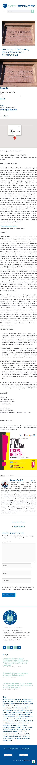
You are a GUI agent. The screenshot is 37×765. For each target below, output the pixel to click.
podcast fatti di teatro (17, 716)
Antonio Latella (21, 699)
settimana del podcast (10, 725)
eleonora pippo (25, 706)
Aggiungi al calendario (12, 96)
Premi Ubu (28, 716)
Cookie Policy (23, 755)
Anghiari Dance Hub (9, 699)
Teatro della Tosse (10, 732)
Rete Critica (19, 721)
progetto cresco (8, 718)
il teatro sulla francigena (24, 712)
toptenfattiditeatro (15, 736)
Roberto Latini (13, 723)
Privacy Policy (8, 755)
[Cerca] (32, 11)
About (2, 475)
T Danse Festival (26, 727)
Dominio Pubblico (14, 706)
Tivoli (1, 105)
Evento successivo (18, 526)
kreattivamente (29, 760)
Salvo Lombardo (23, 723)
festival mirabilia (8, 710)
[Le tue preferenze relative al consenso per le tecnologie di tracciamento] (33, 761)
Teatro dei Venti (23, 729)
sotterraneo (6, 727)
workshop (5, 116)
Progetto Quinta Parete (21, 718)
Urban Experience (9, 738)
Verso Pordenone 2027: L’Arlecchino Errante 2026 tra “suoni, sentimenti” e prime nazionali (15, 662)
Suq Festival (15, 727)
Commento (6, 542)
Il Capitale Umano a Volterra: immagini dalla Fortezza (15, 674)
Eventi (10, 133)
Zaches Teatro (7, 740)
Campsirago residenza (20, 703)
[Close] (19, 127)
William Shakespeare (23, 738)
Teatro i (19, 732)
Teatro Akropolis (9, 729)
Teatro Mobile (15, 734)
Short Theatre (22, 725)
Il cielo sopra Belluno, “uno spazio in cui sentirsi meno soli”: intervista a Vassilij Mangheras (18, 685)
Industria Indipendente (10, 714)
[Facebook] (32, 480)
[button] (4, 11)
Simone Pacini (16, 480)
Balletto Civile (8, 703)
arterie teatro (27, 701)
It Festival (21, 714)
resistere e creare (9, 721)
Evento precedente (18, 522)
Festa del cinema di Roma (20, 708)
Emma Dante (7, 708)
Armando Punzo (15, 701)
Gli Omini (16, 710)
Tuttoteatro (25, 736)
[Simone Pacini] (5, 483)
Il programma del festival (9, 226)
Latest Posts (9, 475)
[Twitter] (34, 480)
